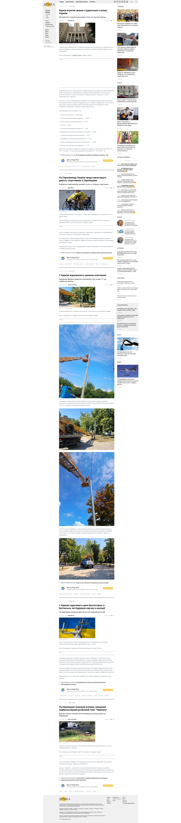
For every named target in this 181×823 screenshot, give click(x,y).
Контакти (48, 42)
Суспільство (72, 6)
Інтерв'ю (47, 22)
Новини (47, 12)
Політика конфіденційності (129, 803)
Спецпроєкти (49, 24)
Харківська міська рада (66, 594)
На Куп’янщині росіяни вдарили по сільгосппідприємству (127, 200)
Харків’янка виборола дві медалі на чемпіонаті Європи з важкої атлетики (127, 175)
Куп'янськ (77, 695)
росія (65, 791)
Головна (47, 10)
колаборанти (63, 695)
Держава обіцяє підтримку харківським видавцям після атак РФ (127, 196)
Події (47, 15)
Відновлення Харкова (82, 1)
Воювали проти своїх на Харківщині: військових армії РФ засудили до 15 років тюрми (126, 211)
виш (78, 166)
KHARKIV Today (76, 55)
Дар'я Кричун (71, 20)
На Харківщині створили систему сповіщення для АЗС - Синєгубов (125, 206)
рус (133, 1)
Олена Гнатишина (72, 284)
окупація (70, 695)
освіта (61, 166)
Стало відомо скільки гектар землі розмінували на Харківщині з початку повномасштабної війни (126, 191)
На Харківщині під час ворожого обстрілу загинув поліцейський (125, 170)
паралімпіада (67, 264)
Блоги (47, 29)
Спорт (47, 17)
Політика (48, 14)
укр (131, 1)
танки (70, 791)
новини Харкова (85, 166)
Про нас (47, 40)
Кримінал (92, 1)
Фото (46, 33)
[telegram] (113, 20)
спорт (61, 264)
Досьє (47, 37)
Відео (47, 31)
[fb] (111, 20)
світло (93, 594)
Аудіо (47, 35)
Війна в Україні (70, 1)
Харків (93, 166)
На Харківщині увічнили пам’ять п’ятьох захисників (126, 186)
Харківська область (70, 166)
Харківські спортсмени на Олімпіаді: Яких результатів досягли (94, 252)
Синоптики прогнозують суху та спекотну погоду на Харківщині (127, 164)
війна (61, 791)
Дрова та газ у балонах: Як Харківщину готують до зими (92, 582)
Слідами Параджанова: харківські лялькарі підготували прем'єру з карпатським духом (126, 181)
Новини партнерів (50, 26)
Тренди (61, 1)
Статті (47, 21)
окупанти (88, 791)
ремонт (76, 594)
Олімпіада (104, 264)
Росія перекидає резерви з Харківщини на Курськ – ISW (92, 155)
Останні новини (123, 157)
